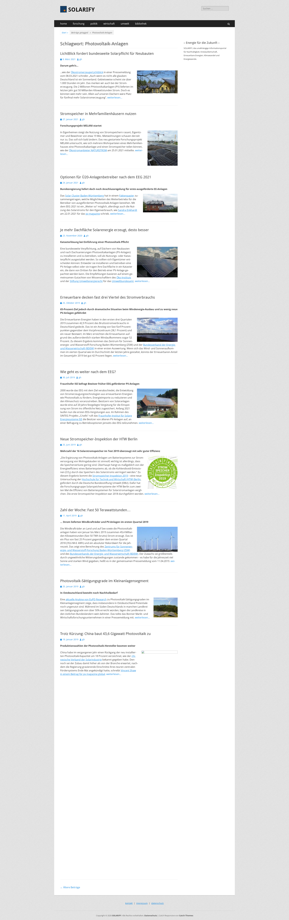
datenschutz (157, 903)
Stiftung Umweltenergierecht (86, 281)
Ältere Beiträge (70, 887)
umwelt (125, 23)
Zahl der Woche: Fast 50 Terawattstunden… (95, 510)
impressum (142, 903)
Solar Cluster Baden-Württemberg (84, 195)
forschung (78, 23)
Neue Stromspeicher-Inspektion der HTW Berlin (98, 439)
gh (80, 59)
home (63, 23)
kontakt (129, 903)
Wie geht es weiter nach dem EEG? (88, 372)
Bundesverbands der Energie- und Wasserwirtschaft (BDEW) (104, 553)
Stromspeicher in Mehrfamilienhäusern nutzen (98, 114)
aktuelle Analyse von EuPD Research (86, 599)
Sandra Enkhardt (127, 210)
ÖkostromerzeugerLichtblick (87, 72)
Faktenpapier (126, 195)
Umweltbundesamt (123, 281)
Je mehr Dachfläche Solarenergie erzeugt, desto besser (104, 230)
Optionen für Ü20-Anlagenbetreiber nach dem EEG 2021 (105, 177)
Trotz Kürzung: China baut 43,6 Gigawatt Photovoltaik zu (105, 634)
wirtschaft (109, 23)
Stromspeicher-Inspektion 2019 (110, 475)
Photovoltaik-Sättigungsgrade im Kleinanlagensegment (104, 581)
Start (65, 32)
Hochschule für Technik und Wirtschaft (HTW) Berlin (111, 479)
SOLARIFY (81, 9)
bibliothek (140, 23)
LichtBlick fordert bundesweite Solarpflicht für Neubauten (107, 53)
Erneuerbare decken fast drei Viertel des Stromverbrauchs (107, 297)
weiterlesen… (114, 97)
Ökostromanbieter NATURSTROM (88, 150)
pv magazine (93, 213)
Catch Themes (186, 915)
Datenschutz (150, 915)
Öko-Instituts (124, 277)
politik (93, 23)
